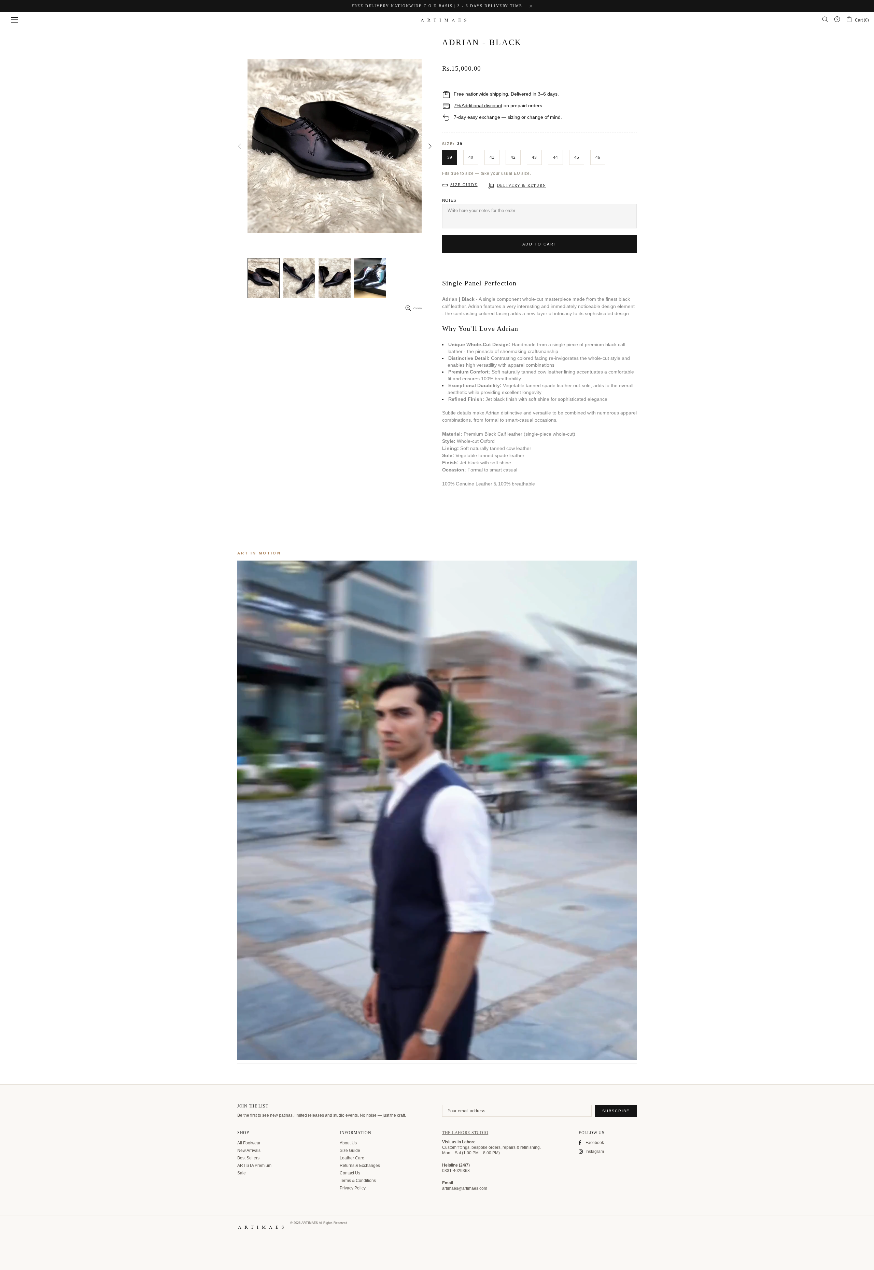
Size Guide (350, 1150)
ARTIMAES (444, 19)
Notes (449, 200)
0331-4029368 (456, 1170)
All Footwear (248, 1143)
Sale (241, 1173)
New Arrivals (248, 1150)
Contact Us (350, 1173)
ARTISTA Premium (254, 1165)
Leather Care (352, 1158)
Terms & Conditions (358, 1180)
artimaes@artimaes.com (464, 1188)
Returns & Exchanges (360, 1165)
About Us (348, 1143)
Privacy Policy (353, 1188)
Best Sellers (248, 1158)
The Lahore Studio (465, 1132)
